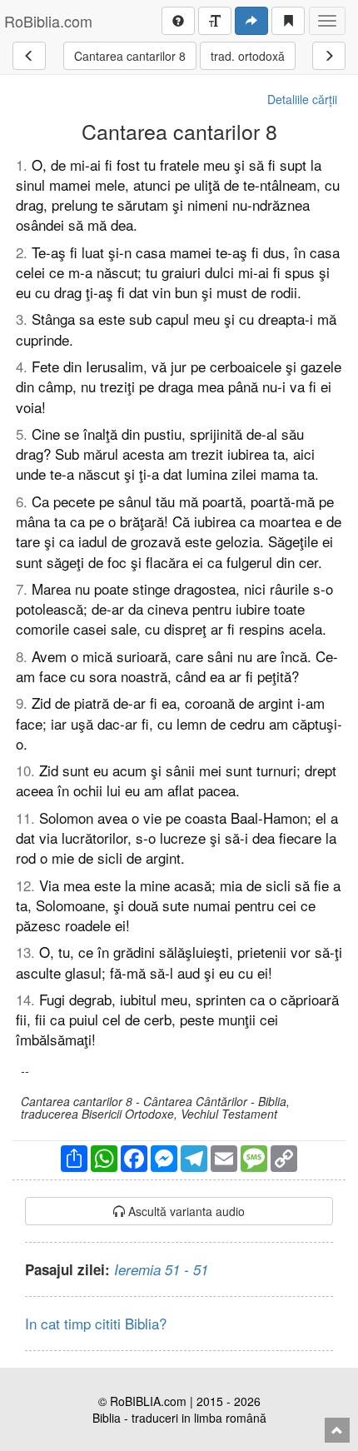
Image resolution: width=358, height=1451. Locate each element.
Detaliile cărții (302, 99)
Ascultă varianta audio (185, 1211)
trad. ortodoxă (248, 55)
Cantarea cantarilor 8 (130, 55)
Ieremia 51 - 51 (161, 1269)
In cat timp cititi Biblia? (96, 1323)
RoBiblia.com (48, 21)
